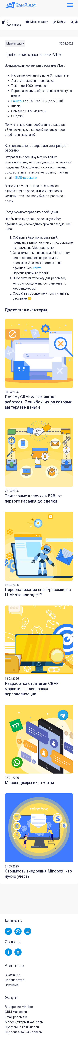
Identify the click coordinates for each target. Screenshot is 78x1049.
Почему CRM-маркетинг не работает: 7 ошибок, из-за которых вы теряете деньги (38, 402)
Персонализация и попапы (23, 1032)
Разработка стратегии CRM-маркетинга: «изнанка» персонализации (31, 688)
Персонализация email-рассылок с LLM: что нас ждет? (38, 592)
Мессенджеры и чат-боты (29, 782)
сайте (37, 268)
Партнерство (14, 980)
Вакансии (11, 985)
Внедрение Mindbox (19, 1007)
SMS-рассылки (26, 178)
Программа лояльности (22, 1027)
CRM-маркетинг (16, 1012)
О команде (12, 975)
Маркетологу (15, 43)
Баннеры (17, 101)
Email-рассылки (16, 1017)
